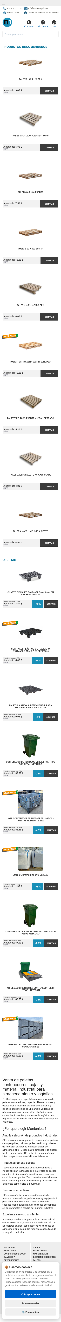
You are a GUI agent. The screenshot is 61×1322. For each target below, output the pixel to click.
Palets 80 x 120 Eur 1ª (30, 249)
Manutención (40, 1253)
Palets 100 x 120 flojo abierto (30, 531)
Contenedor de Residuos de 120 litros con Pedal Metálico (31, 932)
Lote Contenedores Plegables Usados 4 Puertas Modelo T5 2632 (30, 819)
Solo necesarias (30, 1303)
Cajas (36, 1247)
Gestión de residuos (44, 1257)
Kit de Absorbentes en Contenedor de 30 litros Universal (30, 989)
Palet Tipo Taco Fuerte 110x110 (30, 136)
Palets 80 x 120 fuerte (30, 192)
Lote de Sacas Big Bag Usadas (30, 875)
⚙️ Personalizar (30, 1312)
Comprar (49, 91)
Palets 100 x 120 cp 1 (30, 79)
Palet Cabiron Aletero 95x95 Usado (30, 475)
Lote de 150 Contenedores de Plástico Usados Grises (30, 1045)
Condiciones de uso (15, 1253)
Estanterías (40, 1250)
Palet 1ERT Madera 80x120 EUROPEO (30, 362)
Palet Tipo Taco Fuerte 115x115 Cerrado (30, 418)
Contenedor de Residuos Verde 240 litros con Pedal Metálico (30, 763)
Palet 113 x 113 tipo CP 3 (30, 305)
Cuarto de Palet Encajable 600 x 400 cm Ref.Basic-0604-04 (30, 593)
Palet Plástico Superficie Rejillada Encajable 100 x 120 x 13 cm (30, 706)
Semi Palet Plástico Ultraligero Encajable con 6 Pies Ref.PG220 (30, 650)
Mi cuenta (43, 26)
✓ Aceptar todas (30, 1294)
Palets (37, 1260)
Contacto (29, 26)
